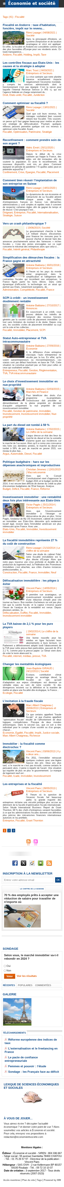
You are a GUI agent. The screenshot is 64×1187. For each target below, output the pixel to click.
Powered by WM (52, 1180)
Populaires (25, 985)
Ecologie (7, 692)
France (50, 289)
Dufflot (23, 612)
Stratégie (47, 131)
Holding (28, 54)
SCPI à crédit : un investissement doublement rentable (25, 299)
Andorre (7, 54)
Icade (16, 775)
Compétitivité (27, 289)
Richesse (35, 735)
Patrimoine (35, 131)
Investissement (11, 413)
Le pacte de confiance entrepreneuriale (21, 1059)
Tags (39, 1180)
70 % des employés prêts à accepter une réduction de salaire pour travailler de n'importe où (31, 898)
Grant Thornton (34, 820)
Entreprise (19, 212)
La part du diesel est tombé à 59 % (26, 425)
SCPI (42, 330)
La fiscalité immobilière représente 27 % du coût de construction (30, 542)
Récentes (9, 985)
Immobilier (19, 330)
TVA (5, 373)
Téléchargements (14, 1033)
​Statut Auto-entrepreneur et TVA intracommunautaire (24, 340)
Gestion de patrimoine (25, 411)
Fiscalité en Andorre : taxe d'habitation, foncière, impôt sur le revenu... (29, 26)
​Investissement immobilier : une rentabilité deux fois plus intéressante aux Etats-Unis (32, 498)
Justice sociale (50, 732)
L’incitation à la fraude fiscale (23, 701)
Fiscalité (17, 54)
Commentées (43, 985)
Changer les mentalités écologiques (27, 664)
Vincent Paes (33, 588)
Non (8, 970)
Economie (8, 732)
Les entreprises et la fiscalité (22, 784)
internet (17, 655)
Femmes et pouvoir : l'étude (27, 1066)
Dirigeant (8, 212)
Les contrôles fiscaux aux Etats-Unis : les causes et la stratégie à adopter (31, 64)
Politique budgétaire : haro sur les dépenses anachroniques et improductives (31, 463)
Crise (21, 172)
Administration (11, 289)
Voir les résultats (27, 975)
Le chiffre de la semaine (32, 889)
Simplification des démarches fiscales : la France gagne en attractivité (31, 259)
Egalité (19, 732)
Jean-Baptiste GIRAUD (39, 668)
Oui (8, 965)
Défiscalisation (11, 612)
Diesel (27, 453)
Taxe (43, 54)
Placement (53, 172)
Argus (6, 453)
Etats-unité (15, 94)
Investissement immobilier (35, 413)
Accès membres (11, 1180)
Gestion (33, 370)
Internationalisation (47, 212)
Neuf (53, 572)
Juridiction (39, 94)
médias (27, 655)
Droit (5, 94)
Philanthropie (38, 249)
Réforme (45, 488)
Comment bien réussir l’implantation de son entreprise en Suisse (30, 182)
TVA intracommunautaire (22, 373)
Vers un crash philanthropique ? (24, 223)
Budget (7, 488)
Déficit (15, 488)
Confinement (10, 172)
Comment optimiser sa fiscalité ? (25, 103)
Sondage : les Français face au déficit (33, 1071)
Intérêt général (21, 249)
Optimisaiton (20, 131)
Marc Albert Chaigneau (15, 735)
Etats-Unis (9, 529)
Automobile (17, 453)
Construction (10, 572)
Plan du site (28, 1180)
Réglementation (47, 370)
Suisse (18, 215)
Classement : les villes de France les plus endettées (17, 1021)
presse (36, 655)
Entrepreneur (10, 370)
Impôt (36, 54)
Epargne (30, 172)
